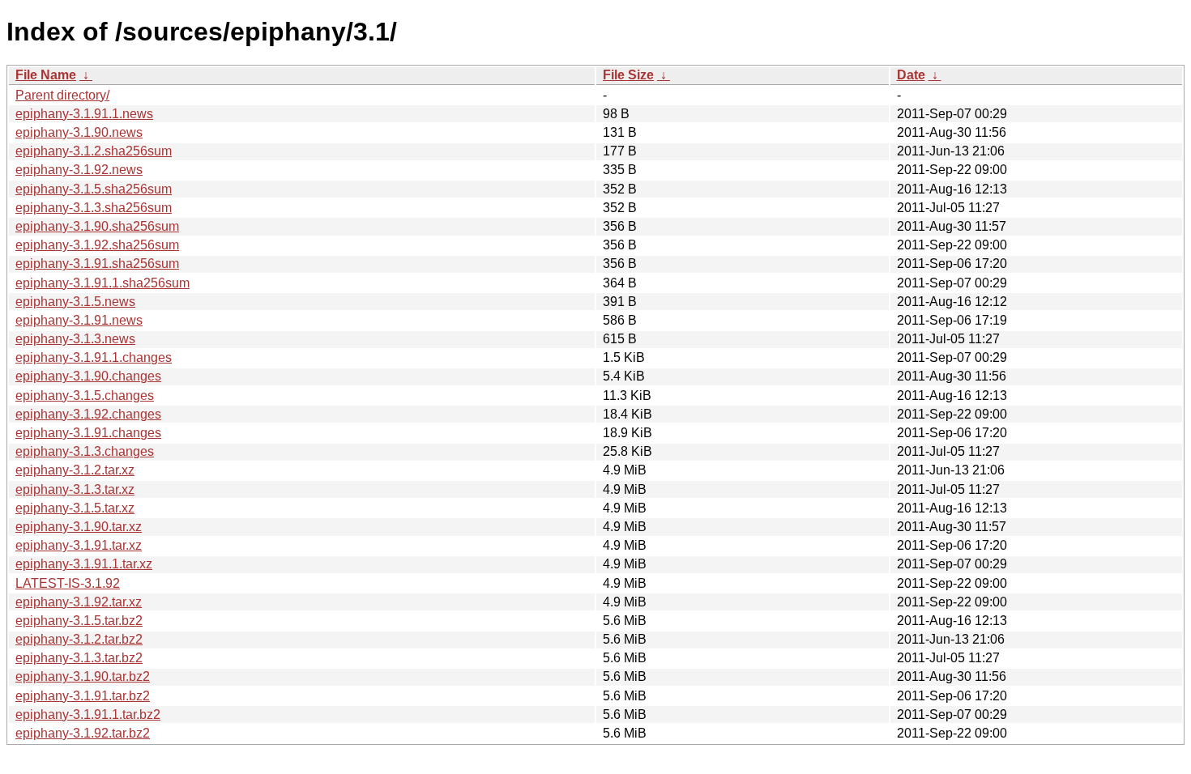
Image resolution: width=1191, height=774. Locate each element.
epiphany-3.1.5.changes (84, 395)
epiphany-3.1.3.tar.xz (74, 489)
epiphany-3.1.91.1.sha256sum (102, 283)
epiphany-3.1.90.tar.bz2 (82, 676)
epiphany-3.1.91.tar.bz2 (82, 696)
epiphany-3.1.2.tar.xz (74, 470)
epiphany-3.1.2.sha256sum (93, 151)
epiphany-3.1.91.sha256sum (97, 263)
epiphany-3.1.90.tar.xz (78, 527)
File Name (45, 75)
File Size (628, 75)
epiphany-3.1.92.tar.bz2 (82, 733)
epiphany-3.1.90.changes (88, 376)
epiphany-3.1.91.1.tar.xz (83, 564)
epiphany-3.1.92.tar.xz (78, 602)
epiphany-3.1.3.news (75, 339)
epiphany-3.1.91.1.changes (93, 357)
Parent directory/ (62, 95)
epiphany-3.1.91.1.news (84, 114)
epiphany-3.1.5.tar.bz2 (79, 620)
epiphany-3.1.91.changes (88, 433)
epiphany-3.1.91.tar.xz (78, 545)
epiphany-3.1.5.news (75, 301)
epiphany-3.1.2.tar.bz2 (79, 639)
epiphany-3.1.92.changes (88, 414)
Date (911, 75)
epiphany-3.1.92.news (79, 169)
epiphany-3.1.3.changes (84, 451)
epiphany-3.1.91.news (79, 320)
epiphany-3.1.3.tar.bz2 (79, 658)
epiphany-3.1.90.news (79, 132)
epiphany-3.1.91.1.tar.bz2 (87, 714)
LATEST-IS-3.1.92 (67, 583)
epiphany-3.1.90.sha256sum (97, 226)
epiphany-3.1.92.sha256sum (97, 245)
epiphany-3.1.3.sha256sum (93, 208)
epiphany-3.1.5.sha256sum (93, 189)
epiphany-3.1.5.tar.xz (74, 508)
